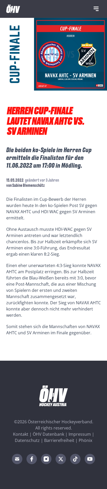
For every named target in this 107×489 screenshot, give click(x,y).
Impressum (80, 434)
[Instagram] (46, 459)
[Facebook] (31, 459)
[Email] (17, 459)
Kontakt (20, 434)
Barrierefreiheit (59, 440)
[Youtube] (90, 459)
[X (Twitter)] (61, 459)
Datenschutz (27, 440)
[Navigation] (96, 8)
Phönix (85, 440)
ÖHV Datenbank (48, 434)
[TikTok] (75, 459)
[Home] (13, 9)
